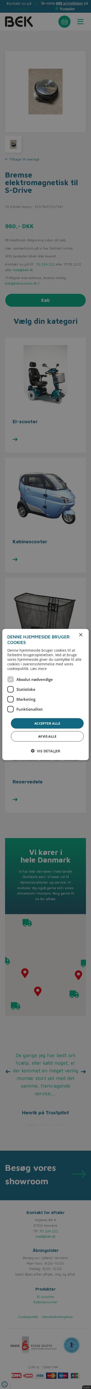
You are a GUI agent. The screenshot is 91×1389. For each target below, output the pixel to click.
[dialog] (45, 694)
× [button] (80, 635)
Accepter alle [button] (47, 723)
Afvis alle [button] (47, 736)
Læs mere (38, 668)
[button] (45, 751)
